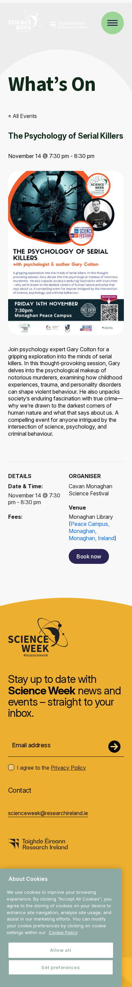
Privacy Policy (68, 767)
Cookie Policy (63, 932)
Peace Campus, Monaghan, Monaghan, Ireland (91, 530)
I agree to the (51, 767)
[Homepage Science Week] (25, 22)
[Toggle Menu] (112, 23)
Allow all (60, 950)
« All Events (22, 116)
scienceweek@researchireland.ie (48, 813)
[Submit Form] (114, 747)
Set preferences (60, 967)
